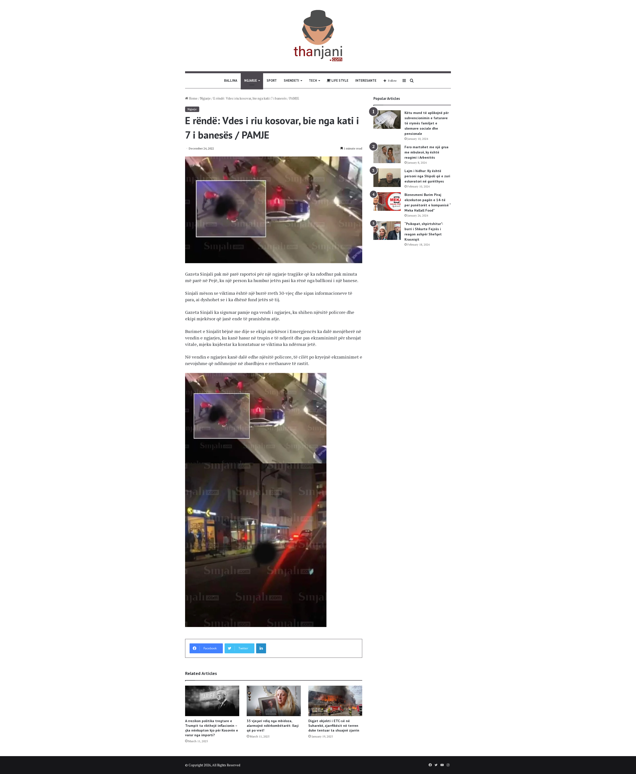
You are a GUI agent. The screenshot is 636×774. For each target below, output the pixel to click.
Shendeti (291, 80)
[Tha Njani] (318, 35)
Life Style (339, 80)
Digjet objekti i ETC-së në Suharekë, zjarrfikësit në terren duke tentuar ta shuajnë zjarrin (333, 726)
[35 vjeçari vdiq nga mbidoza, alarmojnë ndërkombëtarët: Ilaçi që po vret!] (274, 701)
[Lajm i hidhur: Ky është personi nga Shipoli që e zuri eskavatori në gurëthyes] (387, 177)
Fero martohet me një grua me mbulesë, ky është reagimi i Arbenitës (426, 152)
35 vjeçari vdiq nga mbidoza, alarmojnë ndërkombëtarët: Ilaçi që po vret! (273, 726)
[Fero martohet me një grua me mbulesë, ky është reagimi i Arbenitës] (387, 154)
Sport (272, 80)
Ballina (230, 80)
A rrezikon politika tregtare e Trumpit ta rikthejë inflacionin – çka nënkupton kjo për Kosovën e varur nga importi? (211, 728)
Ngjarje (250, 80)
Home (193, 98)
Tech (313, 80)
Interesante (365, 80)
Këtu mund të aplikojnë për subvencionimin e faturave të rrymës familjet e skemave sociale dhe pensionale (426, 123)
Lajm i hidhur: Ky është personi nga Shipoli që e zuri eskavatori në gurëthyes (427, 176)
